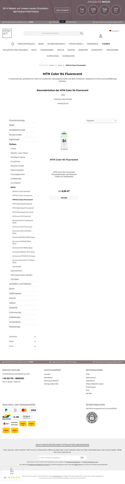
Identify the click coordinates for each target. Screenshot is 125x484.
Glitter (13, 149)
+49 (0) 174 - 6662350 (13, 378)
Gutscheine (15, 322)
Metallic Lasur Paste (19, 153)
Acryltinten (15, 161)
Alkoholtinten (16, 271)
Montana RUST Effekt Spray (22, 248)
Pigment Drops (17, 166)
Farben (12, 144)
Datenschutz (91, 377)
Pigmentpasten (17, 170)
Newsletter (48, 377)
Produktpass (91, 387)
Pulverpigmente (18, 174)
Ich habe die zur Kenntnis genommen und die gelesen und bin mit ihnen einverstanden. (63, 464)
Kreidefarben (16, 178)
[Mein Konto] (100, 35)
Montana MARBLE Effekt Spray (23, 237)
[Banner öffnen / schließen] (62, 20)
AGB (87, 374)
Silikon (12, 303)
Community (15, 312)
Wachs (12, 298)
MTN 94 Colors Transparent (22, 195)
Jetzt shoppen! (62, 10)
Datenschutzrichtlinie (73, 462)
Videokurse (14, 317)
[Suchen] (81, 33)
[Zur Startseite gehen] (7, 33)
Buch (11, 288)
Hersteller (13, 337)
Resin (12, 125)
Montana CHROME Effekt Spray (21, 242)
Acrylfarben (16, 183)
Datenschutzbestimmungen (39, 464)
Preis (11, 346)
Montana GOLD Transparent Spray (22, 221)
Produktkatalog (17, 120)
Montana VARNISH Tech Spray (23, 252)
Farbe (11, 341)
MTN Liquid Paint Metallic (21, 275)
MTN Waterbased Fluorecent (22, 212)
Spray (13, 187)
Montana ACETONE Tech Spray (23, 256)
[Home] (14, 44)
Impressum (90, 381)
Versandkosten (57, 476)
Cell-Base (15, 279)
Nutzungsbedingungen (90, 462)
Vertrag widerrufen (51, 384)
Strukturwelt (15, 135)
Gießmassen (15, 293)
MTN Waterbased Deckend (22, 204)
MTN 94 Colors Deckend (21, 191)
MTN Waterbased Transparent (23, 208)
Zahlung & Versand (51, 381)
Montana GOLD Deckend (21, 216)
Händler (89, 393)
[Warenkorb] (106, 34)
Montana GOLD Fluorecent (22, 227)
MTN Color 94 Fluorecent (64, 159)
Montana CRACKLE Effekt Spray (21, 232)
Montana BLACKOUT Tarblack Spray (23, 261)
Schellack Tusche (18, 157)
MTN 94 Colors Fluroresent (22, 200)
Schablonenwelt (17, 130)
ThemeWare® (81, 478)
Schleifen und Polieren (20, 284)
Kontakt (47, 374)
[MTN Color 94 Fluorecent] (64, 140)
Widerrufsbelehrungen (95, 384)
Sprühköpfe (16, 266)
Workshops (14, 327)
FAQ (87, 390)
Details (64, 198)
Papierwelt (14, 139)
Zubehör (13, 308)
